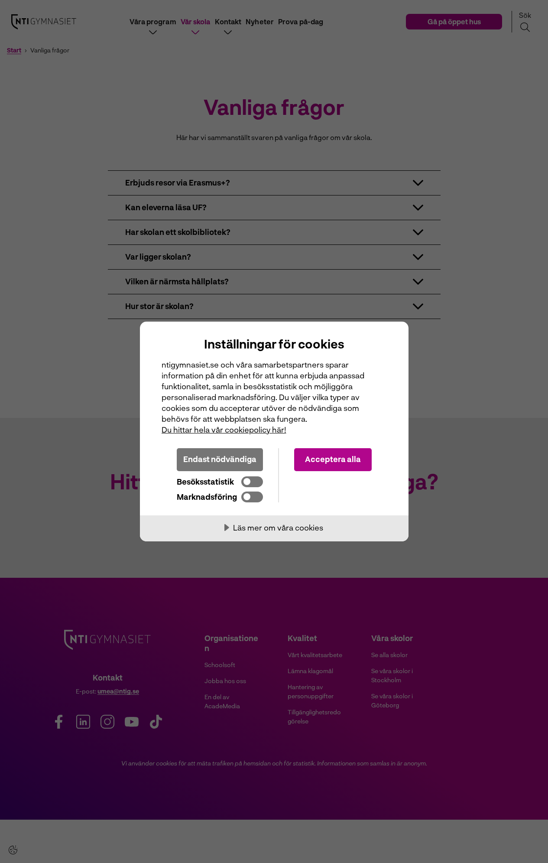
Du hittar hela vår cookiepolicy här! (224, 429)
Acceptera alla (333, 459)
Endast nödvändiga (219, 459)
